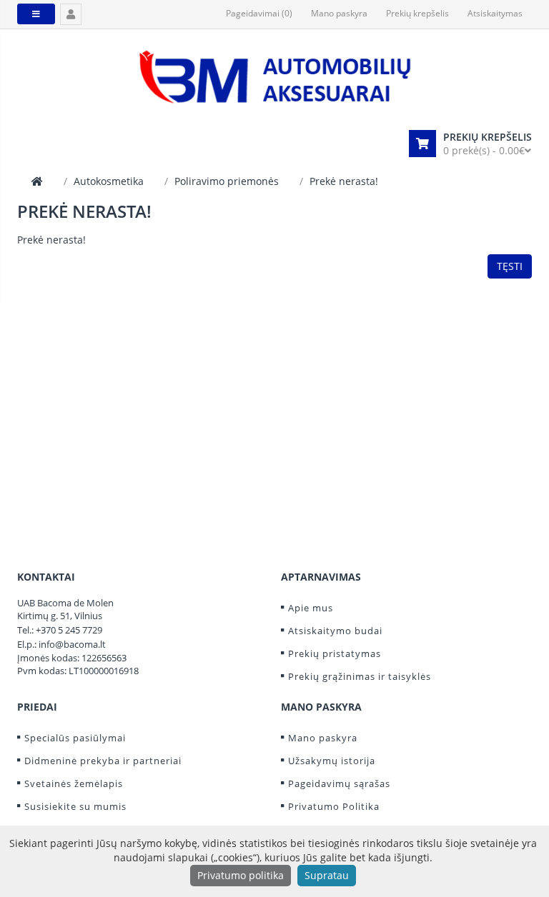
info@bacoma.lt (72, 644)
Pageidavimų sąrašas (339, 783)
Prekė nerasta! (344, 181)
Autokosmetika (109, 181)
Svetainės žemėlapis (73, 783)
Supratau (327, 875)
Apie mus (310, 607)
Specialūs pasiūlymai (75, 737)
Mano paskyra (322, 737)
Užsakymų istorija (331, 760)
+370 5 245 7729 (69, 629)
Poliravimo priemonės (226, 181)
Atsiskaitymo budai (335, 630)
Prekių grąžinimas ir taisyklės (359, 676)
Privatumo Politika (334, 806)
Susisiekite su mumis (75, 806)
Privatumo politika (240, 875)
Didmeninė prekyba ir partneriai (103, 760)
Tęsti (510, 266)
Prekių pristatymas (334, 653)
